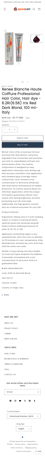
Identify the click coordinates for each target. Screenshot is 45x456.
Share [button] (6, 295)
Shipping (5, 121)
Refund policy (33, 444)
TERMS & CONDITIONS (13, 364)
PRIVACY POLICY (11, 328)
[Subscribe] (38, 392)
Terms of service (17, 448)
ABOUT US (8, 323)
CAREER (7, 333)
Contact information (23, 451)
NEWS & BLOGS (10, 339)
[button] (4, 9)
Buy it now (22, 145)
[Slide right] (27, 82)
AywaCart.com (21, 441)
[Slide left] (17, 82)
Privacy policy (20, 444)
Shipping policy (31, 448)
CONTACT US (10, 374)
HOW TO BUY (9, 354)
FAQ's (6, 369)
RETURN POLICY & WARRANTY (16, 359)
